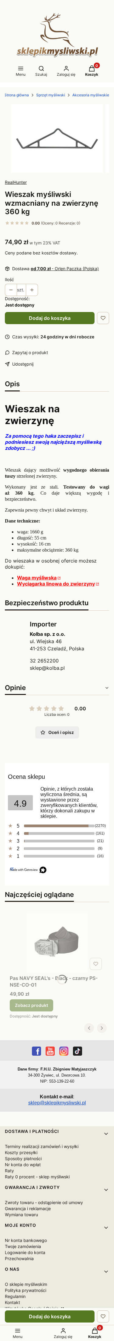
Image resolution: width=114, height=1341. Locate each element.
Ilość (9, 279)
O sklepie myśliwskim (26, 1284)
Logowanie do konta (25, 1252)
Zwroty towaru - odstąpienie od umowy (44, 1202)
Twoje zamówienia (23, 1246)
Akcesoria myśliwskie (90, 95)
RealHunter (16, 182)
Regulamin (15, 1296)
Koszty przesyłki (21, 1152)
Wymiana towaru (21, 1214)
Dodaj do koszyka (50, 318)
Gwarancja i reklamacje (28, 1208)
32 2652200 (44, 661)
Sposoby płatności (23, 1158)
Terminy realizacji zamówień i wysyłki (41, 1146)
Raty (9, 1170)
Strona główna (16, 95)
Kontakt (12, 1302)
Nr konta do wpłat (23, 1164)
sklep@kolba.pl (47, 668)
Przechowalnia (19, 1258)
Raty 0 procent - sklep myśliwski (37, 1176)
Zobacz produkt (31, 1005)
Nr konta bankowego (26, 1240)
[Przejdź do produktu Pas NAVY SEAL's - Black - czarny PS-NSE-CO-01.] (57, 942)
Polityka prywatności (25, 1290)
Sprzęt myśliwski (50, 95)
